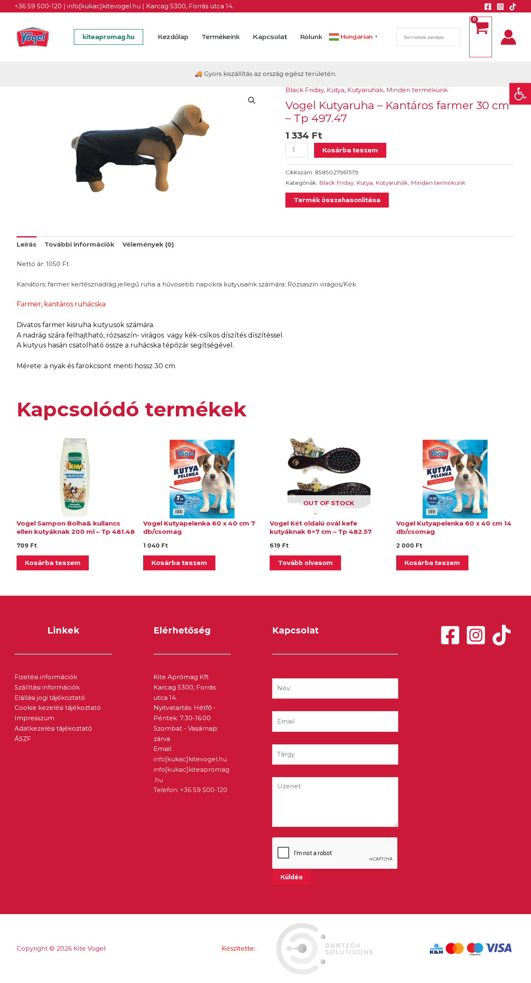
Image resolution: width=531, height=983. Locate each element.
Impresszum (34, 718)
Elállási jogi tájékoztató (50, 698)
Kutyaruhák (365, 90)
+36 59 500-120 (38, 6)
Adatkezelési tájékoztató (53, 728)
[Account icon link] (508, 37)
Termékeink (221, 37)
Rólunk (311, 37)
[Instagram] (500, 6)
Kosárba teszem (350, 150)
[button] (520, 94)
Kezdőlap (173, 37)
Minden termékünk (417, 90)
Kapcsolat (270, 37)
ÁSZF (23, 739)
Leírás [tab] (27, 244)
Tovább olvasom (305, 563)
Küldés (291, 877)
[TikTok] (512, 6)
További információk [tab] (79, 244)
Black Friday (304, 90)
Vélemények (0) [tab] (148, 244)
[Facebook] (488, 6)
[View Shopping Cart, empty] (480, 37)
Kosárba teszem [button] (52, 563)
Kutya (335, 90)
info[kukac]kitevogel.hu (104, 6)
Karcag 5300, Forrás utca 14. (190, 6)
